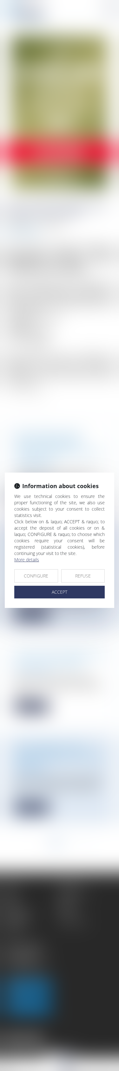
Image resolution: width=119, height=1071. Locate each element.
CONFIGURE (36, 576)
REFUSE (83, 576)
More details (26, 560)
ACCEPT (59, 592)
